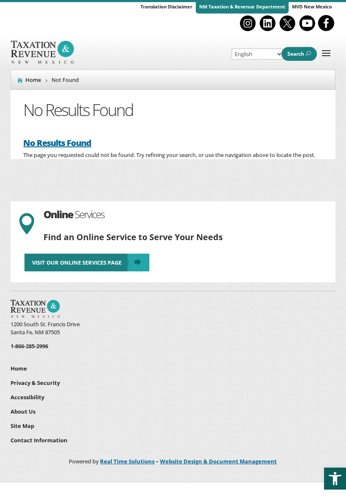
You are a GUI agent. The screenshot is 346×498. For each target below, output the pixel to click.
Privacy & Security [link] (35, 383)
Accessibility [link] (27, 397)
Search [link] (295, 53)
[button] (326, 52)
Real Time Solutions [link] (127, 461)
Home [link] (19, 368)
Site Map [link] (22, 426)
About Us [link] (23, 411)
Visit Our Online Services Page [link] (77, 262)
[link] (335, 479)
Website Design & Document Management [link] (218, 461)
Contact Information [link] (39, 440)
